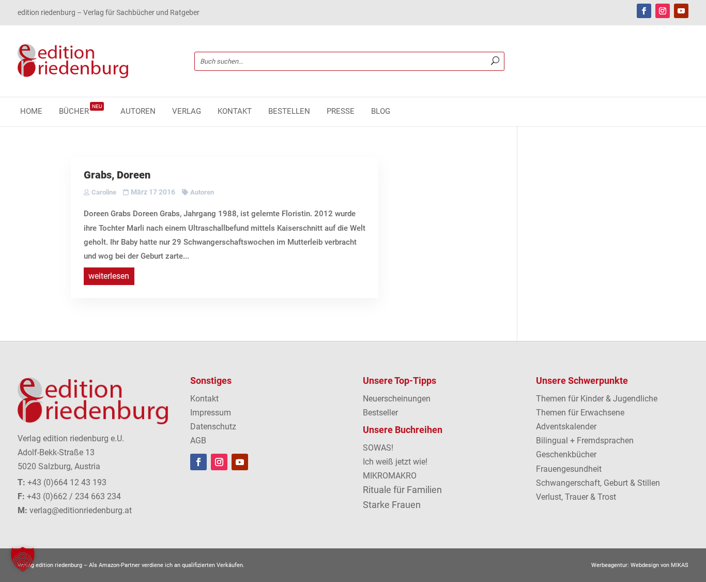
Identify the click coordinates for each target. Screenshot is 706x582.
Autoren (138, 112)
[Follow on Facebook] (644, 11)
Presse (341, 112)
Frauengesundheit (569, 469)
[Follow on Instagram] (662, 11)
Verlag (186, 112)
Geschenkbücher (566, 454)
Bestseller (380, 412)
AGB (198, 440)
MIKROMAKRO (390, 476)
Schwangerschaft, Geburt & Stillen (598, 483)
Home (31, 112)
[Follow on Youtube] (681, 11)
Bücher (80, 112)
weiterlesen (108, 276)
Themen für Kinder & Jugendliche (596, 399)
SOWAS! (378, 448)
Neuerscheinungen (397, 399)
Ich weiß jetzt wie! (395, 462)
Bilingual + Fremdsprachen (585, 440)
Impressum (210, 412)
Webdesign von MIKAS (659, 565)
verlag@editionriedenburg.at (80, 510)
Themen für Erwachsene (580, 412)
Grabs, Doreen (117, 175)
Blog (380, 112)
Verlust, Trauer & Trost (576, 497)
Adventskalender (566, 426)
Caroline (103, 192)
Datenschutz (213, 426)
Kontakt (235, 112)
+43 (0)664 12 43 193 (66, 482)
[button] (22, 559)
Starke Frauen (392, 504)
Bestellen (289, 112)
